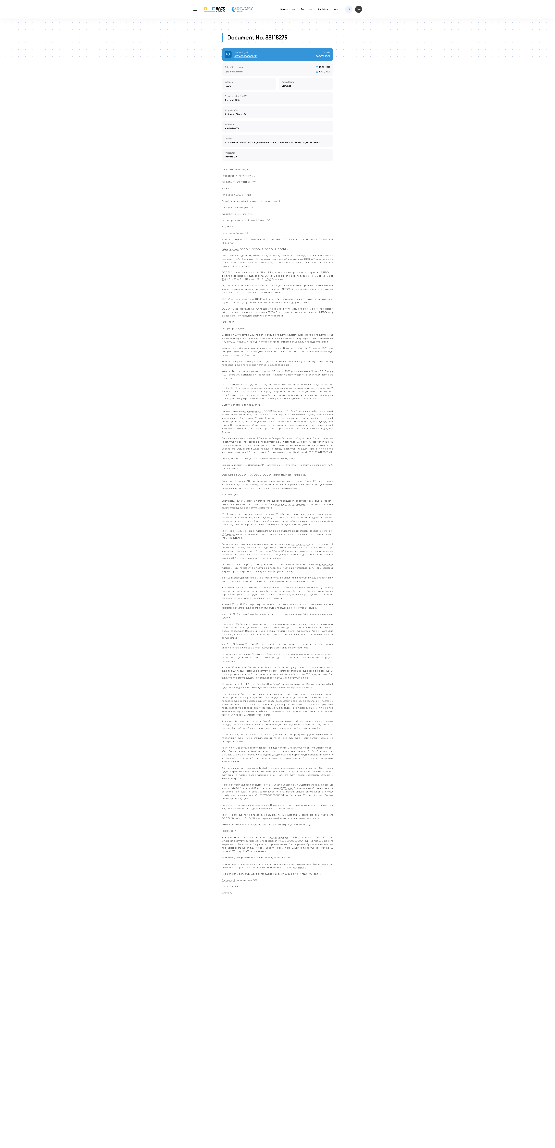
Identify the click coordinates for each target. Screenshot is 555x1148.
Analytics (323, 9)
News (337, 9)
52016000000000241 (245, 56)
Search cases (287, 9)
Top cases (306, 9)
